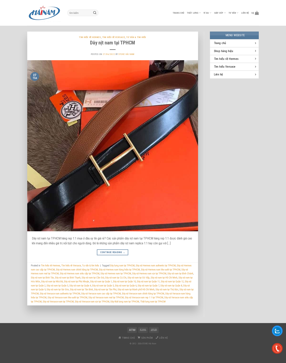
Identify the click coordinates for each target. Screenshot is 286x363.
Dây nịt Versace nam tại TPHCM (58, 301)
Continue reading (112, 252)
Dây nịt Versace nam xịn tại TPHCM (92, 301)
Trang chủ (178, 13)
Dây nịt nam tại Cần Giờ (93, 277)
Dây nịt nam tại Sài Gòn (58, 289)
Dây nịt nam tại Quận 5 (103, 285)
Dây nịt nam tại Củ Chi (115, 277)
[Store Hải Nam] (44, 12)
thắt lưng (192, 13)
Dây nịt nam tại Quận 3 (57, 285)
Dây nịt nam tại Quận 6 (126, 285)
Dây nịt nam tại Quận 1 (101, 281)
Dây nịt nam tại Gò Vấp (139, 277)
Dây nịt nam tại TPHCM (112, 43)
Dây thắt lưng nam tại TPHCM (125, 301)
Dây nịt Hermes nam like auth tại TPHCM (160, 269)
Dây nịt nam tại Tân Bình (81, 289)
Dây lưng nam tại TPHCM (122, 265)
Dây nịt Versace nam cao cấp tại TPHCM (101, 293)
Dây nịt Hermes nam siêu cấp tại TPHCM (79, 273)
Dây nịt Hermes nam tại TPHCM (116, 273)
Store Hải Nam (126, 54)
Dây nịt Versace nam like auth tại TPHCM (67, 297)
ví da (206, 13)
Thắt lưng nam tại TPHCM (153, 301)
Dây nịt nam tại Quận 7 (148, 285)
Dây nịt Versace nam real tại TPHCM (106, 297)
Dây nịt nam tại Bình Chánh (180, 273)
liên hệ (245, 13)
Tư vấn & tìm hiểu (136, 37)
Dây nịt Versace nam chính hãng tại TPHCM (143, 293)
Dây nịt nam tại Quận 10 (124, 281)
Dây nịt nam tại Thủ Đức (167, 289)
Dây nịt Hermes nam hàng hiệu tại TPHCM (119, 269)
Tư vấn (232, 13)
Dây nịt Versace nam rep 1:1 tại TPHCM (144, 297)
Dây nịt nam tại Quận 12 (172, 281)
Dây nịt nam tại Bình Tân (42, 277)
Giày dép (218, 13)
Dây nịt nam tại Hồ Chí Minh (164, 277)
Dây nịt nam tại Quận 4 (80, 285)
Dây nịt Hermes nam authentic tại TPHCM (156, 265)
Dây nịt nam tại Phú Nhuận (76, 281)
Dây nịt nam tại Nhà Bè (52, 281)
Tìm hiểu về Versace (113, 37)
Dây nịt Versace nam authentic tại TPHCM (60, 293)
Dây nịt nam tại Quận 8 (171, 285)
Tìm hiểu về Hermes (90, 37)
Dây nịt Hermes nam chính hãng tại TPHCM (77, 269)
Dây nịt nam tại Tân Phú (105, 289)
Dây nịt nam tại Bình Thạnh (68, 277)
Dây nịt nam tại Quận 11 (148, 281)
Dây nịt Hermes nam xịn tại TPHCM (149, 273)
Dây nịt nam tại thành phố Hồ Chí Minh (136, 289)
